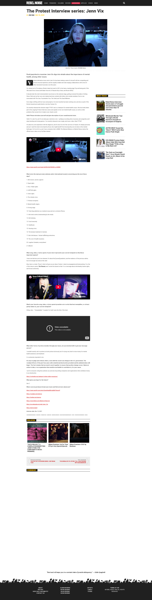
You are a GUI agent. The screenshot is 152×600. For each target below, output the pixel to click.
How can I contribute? (40, 591)
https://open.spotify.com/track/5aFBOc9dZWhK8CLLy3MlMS (43, 167)
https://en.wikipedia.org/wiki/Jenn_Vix (37, 404)
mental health (55, 414)
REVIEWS (68, 3)
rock (86, 414)
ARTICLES (84, 3)
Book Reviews (65, 591)
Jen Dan (31, 15)
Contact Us (40, 593)
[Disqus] (58, 494)
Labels (90, 589)
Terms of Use (114, 588)
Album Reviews (65, 588)
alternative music (31, 414)
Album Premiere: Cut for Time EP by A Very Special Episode (58, 445)
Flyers (90, 591)
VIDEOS (90, 3)
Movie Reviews (65, 589)
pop (73, 414)
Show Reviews (65, 593)
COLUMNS (61, 3)
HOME (46, 3)
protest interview (79, 414)
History (40, 589)
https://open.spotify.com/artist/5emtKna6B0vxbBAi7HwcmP (43, 390)
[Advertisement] (111, 82)
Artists (90, 588)
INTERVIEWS (75, 3)
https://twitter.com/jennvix (34, 397)
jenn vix (49, 414)
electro (38, 414)
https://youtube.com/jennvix (34, 394)
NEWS (96, 3)
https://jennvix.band (32, 408)
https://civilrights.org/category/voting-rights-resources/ (42, 376)
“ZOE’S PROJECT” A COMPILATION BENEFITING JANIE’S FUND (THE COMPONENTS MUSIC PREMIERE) (36, 448)
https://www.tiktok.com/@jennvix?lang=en (38, 401)
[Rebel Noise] (34, 3)
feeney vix (43, 414)
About (40, 588)
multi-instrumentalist (65, 414)
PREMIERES (52, 3)
